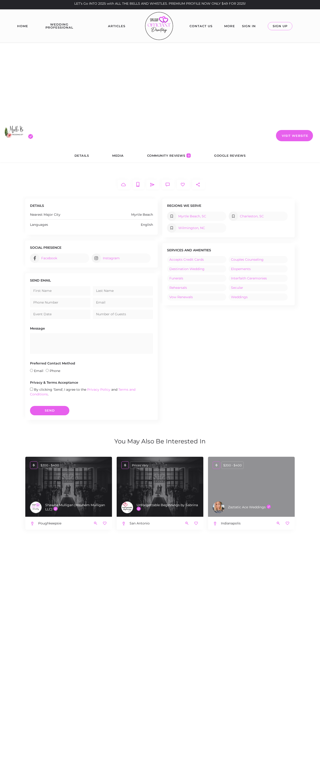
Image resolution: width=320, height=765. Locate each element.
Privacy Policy (98, 389)
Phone (55, 371)
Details (81, 155)
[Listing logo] (14, 132)
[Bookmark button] (104, 523)
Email (38, 371)
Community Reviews (168, 155)
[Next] (287, 487)
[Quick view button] (95, 523)
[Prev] (215, 487)
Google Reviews (230, 155)
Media (118, 155)
